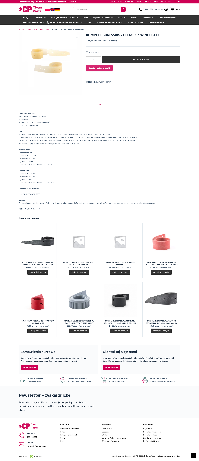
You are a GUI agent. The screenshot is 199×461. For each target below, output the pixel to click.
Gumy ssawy (106, 82)
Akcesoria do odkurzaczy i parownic (65, 22)
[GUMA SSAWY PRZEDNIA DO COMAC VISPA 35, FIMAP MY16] (37, 300)
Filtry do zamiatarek (167, 18)
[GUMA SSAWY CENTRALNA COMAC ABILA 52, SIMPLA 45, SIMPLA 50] (79, 241)
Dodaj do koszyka (141, 59)
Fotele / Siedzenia (135, 22)
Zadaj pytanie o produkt (99, 68)
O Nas (113, 1)
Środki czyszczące (156, 22)
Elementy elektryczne (32, 22)
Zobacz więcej (29, 367)
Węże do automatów (101, 18)
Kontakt (177, 1)
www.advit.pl (175, 456)
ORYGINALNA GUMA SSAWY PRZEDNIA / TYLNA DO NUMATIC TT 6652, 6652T (79, 322)
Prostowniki (148, 18)
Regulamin (147, 429)
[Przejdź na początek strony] (193, 455)
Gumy (25, 18)
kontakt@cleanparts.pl (36, 446)
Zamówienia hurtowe (162, 1)
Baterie (134, 18)
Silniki (120, 18)
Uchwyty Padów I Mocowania (63, 18)
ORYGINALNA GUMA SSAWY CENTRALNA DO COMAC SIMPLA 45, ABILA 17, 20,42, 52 (120, 322)
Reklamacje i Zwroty (133, 1)
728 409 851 (32, 437)
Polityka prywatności (152, 432)
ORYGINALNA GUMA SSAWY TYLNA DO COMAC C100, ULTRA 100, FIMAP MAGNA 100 (161, 323)
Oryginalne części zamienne (108, 22)
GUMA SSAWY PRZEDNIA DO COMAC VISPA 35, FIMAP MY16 (37, 322)
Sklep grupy (24, 456)
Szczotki (39, 18)
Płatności (147, 1)
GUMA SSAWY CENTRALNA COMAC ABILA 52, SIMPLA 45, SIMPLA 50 (79, 263)
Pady (85, 18)
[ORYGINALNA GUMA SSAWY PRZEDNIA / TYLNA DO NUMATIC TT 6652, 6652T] (79, 300)
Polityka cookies (150, 435)
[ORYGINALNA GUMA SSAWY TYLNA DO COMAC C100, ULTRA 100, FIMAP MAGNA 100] (161, 300)
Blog (120, 1)
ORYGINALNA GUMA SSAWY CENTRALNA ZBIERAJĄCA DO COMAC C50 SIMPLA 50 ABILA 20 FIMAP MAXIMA (37, 264)
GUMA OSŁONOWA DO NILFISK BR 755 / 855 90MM (120, 263)
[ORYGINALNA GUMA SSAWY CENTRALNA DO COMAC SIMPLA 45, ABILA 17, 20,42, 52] (120, 300)
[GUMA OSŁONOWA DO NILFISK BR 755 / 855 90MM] (120, 241)
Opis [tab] (99, 104)
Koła (89, 22)
